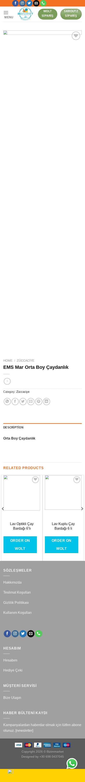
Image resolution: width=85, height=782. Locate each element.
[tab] (42, 427)
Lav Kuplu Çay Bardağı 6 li (63, 526)
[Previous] (3, 517)
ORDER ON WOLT (20, 544)
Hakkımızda (12, 582)
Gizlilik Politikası (16, 602)
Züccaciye (25, 360)
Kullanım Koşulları (17, 612)
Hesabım (10, 660)
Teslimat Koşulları (17, 592)
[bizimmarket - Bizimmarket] (26, 14)
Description (13, 427)
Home (7, 360)
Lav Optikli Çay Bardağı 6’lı (22, 526)
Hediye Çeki (12, 670)
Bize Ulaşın (12, 698)
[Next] (82, 517)
